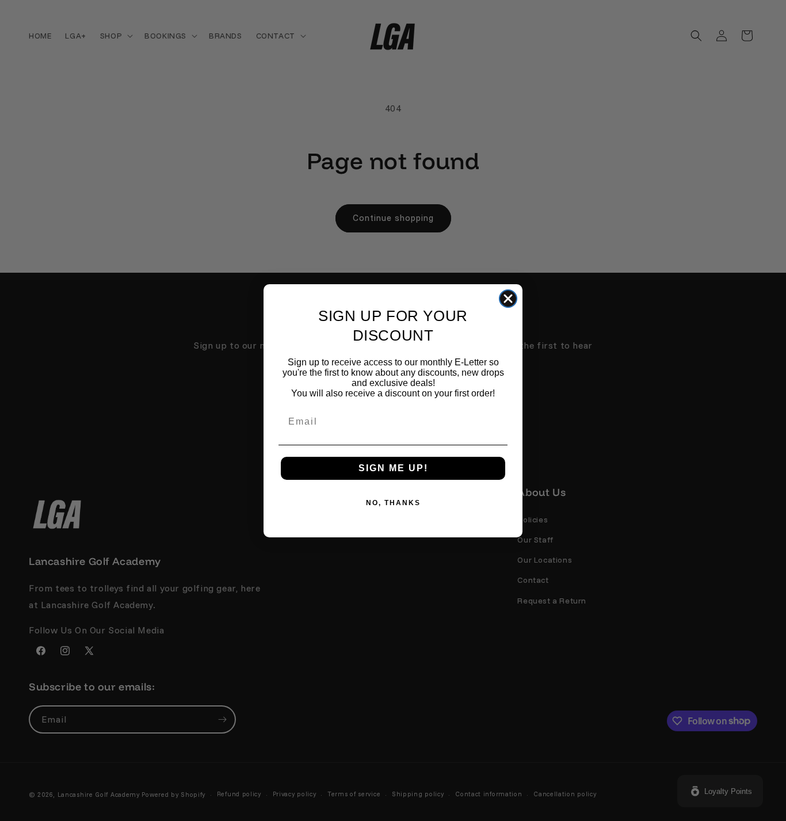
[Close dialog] (508, 298)
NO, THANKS (393, 503)
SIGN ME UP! (393, 468)
